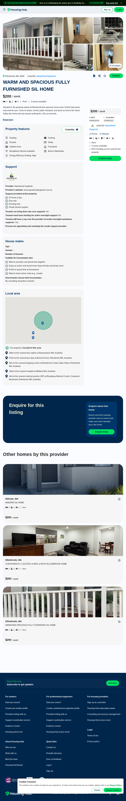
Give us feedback (53, 759)
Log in (49, 765)
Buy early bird (112, 3)
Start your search (12, 702)
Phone (94, 134)
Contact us (51, 747)
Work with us (10, 753)
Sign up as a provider (96, 702)
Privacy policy (93, 741)
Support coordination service (17, 720)
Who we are (10, 747)
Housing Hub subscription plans (101, 708)
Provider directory (54, 753)
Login (119, 10)
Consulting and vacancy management (103, 714)
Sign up (107, 10)
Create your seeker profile (16, 708)
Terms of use (92, 736)
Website (105, 134)
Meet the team (11, 759)
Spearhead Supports (46, 76)
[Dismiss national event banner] (121, 3)
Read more (8, 120)
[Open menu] (4, 9)
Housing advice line (14, 732)
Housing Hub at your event (58, 732)
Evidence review (12, 726)
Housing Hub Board (14, 765)
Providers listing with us (15, 714)
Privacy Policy (116, 785)
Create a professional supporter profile (63, 708)
